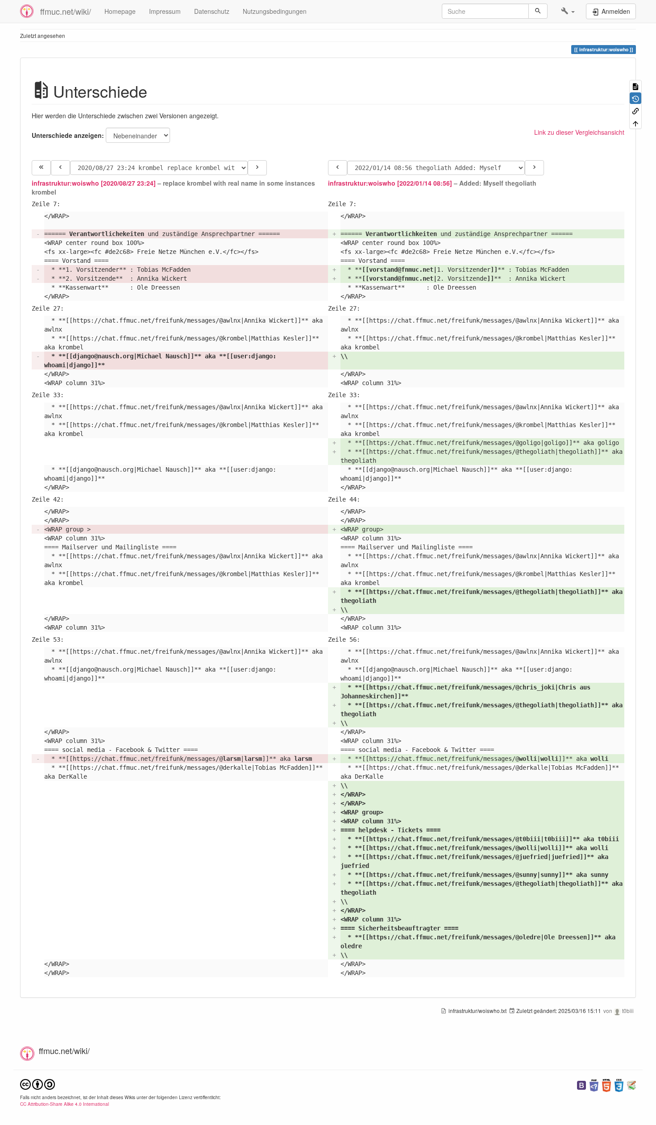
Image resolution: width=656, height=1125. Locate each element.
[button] (567, 11)
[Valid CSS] (618, 1084)
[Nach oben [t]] (635, 122)
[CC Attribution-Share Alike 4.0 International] (37, 1083)
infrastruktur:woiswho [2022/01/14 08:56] (390, 183)
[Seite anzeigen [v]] (635, 85)
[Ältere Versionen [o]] (635, 98)
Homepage (120, 11)
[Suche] (538, 11)
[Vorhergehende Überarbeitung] (60, 167)
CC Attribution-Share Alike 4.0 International (64, 1103)
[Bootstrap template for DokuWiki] (581, 1084)
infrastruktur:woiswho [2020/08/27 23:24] (94, 183)
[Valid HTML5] (606, 1084)
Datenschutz (211, 11)
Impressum (165, 11)
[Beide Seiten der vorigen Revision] (41, 167)
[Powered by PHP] (594, 1084)
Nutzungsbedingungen (275, 11)
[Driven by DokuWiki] (631, 1084)
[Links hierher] (635, 110)
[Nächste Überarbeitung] (257, 167)
